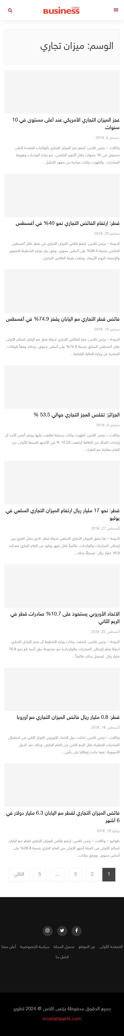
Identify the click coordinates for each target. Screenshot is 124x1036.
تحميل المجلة (64, 947)
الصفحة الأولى (111, 947)
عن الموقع (87, 947)
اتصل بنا (62, 957)
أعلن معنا (8, 947)
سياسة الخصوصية (34, 947)
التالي (19, 874)
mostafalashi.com (62, 1019)
